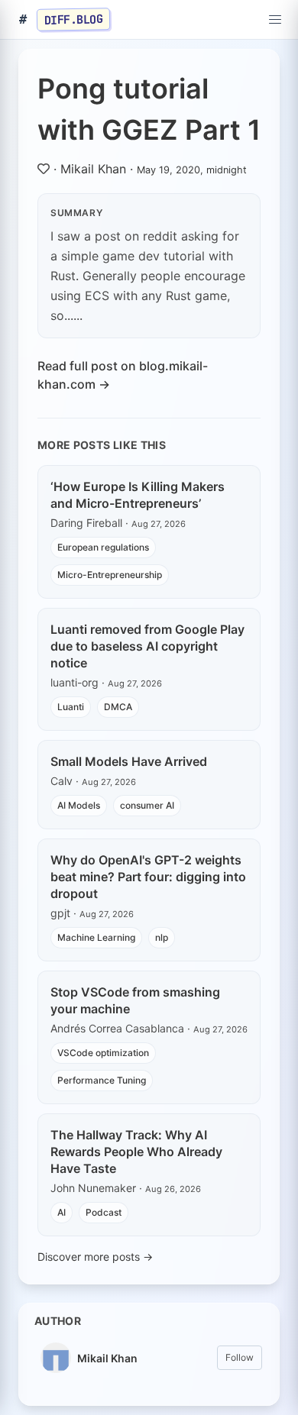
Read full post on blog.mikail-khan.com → (122, 375)
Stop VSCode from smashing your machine (135, 1000)
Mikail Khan (93, 168)
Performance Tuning (101, 1080)
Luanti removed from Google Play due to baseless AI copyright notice (147, 646)
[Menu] (275, 20)
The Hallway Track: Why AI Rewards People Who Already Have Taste (136, 1151)
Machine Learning (96, 937)
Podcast (103, 1212)
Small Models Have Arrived (128, 761)
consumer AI (147, 805)
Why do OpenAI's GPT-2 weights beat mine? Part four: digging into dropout (148, 876)
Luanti (70, 706)
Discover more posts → (95, 1256)
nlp (161, 937)
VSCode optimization (103, 1052)
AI (61, 1212)
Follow (239, 1357)
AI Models (78, 805)
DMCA (118, 706)
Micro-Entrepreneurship (109, 574)
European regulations (103, 547)
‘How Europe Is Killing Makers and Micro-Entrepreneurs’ (137, 495)
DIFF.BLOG (73, 19)
